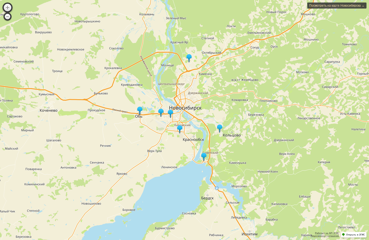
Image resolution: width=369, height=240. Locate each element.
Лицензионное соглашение (325, 236)
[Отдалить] (8, 17)
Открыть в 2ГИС (355, 234)
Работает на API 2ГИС (327, 233)
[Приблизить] (8, 8)
